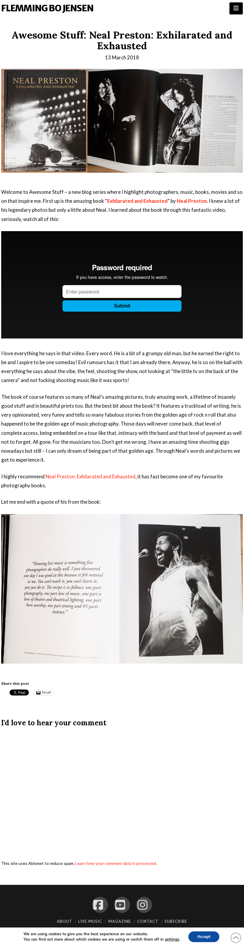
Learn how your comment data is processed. (116, 863)
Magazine (119, 921)
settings (172, 939)
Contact (147, 921)
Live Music (90, 921)
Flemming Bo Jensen (47, 8)
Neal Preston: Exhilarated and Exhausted (90, 476)
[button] (236, 8)
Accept (203, 936)
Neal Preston (192, 201)
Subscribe (176, 921)
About (64, 921)
